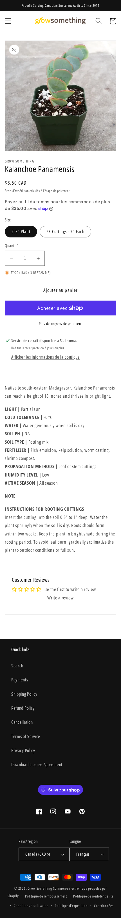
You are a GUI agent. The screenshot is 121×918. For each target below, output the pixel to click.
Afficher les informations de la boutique (45, 357)
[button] (8, 21)
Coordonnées (103, 905)
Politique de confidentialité (93, 896)
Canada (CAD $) (37, 854)
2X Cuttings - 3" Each (65, 231)
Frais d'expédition (17, 191)
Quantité (12, 245)
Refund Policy (23, 708)
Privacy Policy (23, 750)
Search (17, 666)
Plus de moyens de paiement (60, 323)
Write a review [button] (60, 597)
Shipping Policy (24, 694)
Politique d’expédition (71, 905)
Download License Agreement (36, 764)
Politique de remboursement (46, 896)
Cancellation (22, 722)
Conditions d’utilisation (31, 905)
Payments (19, 680)
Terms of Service (25, 736)
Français (82, 854)
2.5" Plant (21, 231)
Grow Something (40, 888)
